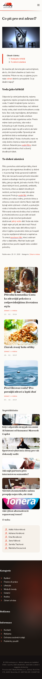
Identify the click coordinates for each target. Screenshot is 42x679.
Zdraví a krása (34, 254)
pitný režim (16, 221)
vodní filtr (22, 195)
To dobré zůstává (18, 62)
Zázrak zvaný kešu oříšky (19, 347)
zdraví (9, 78)
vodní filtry (26, 145)
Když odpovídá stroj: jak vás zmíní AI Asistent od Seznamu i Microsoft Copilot (20, 430)
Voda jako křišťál (18, 59)
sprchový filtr (16, 237)
